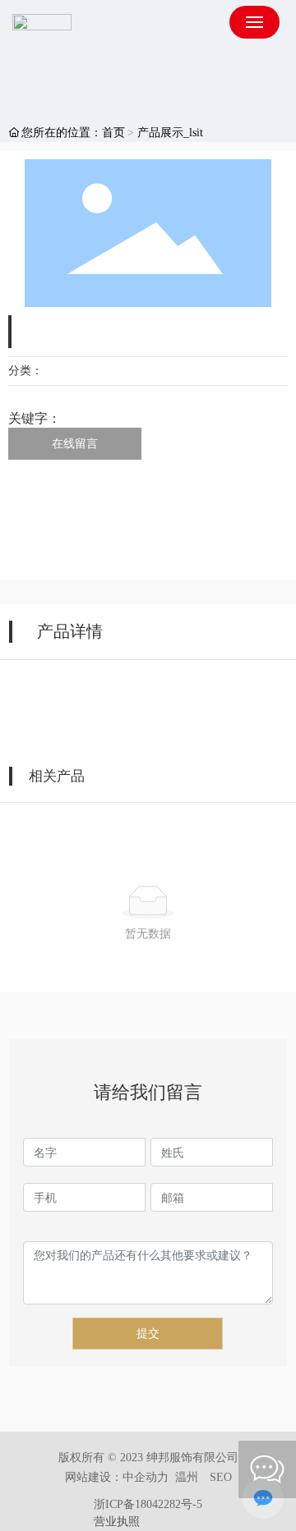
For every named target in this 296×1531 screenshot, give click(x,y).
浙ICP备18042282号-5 (148, 1504)
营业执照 (117, 1521)
